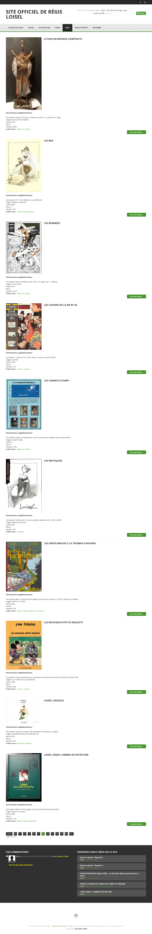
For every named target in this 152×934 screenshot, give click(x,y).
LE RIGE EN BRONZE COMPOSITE (63, 38)
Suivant (66, 834)
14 (52, 834)
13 (48, 834)
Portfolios (20, 532)
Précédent (15, 834)
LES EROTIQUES (53, 460)
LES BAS (48, 140)
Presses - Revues (23, 369)
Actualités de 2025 (92, 860)
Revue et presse (81, 28)
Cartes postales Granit (25, 212)
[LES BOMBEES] (24, 247)
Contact (60, 856)
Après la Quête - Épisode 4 (91, 865)
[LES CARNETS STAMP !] (24, 404)
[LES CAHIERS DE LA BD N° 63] (24, 326)
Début (9, 834)
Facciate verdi (81, 929)
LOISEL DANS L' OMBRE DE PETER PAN (96, 892)
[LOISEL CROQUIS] (24, 711)
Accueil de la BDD (15, 28)
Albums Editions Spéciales (27, 821)
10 (34, 834)
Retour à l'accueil (58, 926)
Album (31, 28)
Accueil (90, 10)
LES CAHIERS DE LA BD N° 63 (60, 304)
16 (62, 834)
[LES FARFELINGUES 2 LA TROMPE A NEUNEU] (24, 566)
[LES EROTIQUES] (24, 485)
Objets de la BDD (23, 129)
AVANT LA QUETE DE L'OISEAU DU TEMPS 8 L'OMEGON (102, 884)
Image (57, 28)
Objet (97, 10)
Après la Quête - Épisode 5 (91, 857)
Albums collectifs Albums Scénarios (30, 611)
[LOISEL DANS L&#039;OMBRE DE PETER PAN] (24, 777)
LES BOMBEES (52, 223)
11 (38, 834)
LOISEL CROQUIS (54, 700)
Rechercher (97, 13)
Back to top (76, 916)
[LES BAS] (24, 165)
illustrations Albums (24, 743)
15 (57, 834)
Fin (71, 834)
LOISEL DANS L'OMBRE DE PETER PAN (66, 754)
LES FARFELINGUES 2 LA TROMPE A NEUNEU (70, 543)
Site (66, 856)
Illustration (44, 28)
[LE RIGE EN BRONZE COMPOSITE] (24, 73)
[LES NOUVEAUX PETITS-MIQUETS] (24, 645)
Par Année (97, 28)
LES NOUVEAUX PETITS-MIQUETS (63, 622)
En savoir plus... (136, 132)
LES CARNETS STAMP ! (57, 380)
